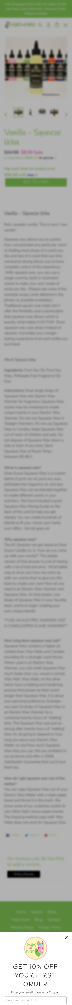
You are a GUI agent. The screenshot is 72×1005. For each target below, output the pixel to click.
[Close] (66, 937)
